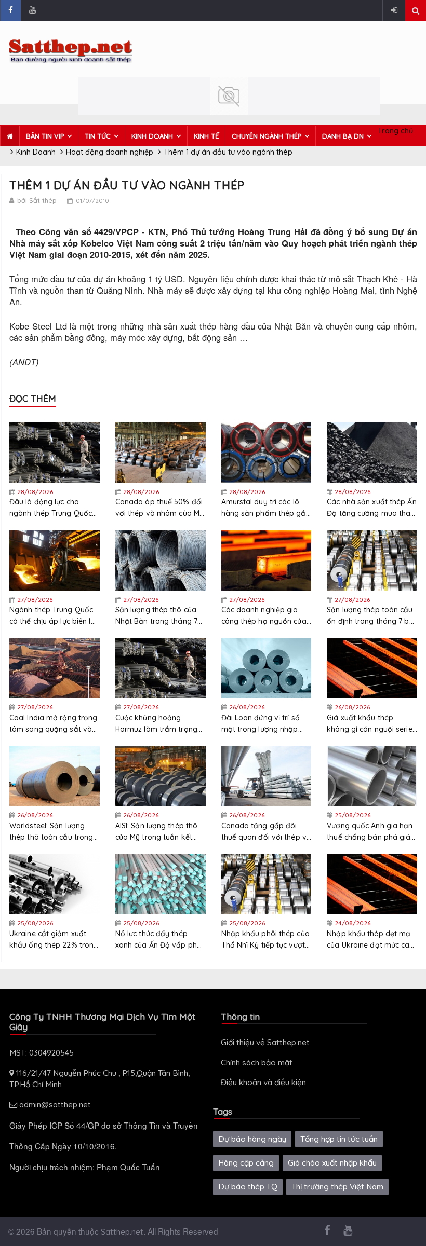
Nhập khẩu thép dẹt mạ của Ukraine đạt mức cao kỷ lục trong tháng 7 (370, 939)
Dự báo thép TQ (247, 1187)
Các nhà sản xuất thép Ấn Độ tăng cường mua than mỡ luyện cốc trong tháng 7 (372, 507)
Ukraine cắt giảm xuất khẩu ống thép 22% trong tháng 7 (53, 939)
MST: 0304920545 (41, 1053)
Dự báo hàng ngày (252, 1139)
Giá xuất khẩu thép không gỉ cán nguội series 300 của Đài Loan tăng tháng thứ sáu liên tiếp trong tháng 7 (371, 723)
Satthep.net (122, 1232)
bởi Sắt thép (37, 200)
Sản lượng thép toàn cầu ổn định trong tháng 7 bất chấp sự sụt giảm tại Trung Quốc (372, 615)
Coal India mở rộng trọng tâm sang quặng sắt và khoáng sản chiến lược (53, 723)
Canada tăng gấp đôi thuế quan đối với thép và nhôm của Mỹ (266, 831)
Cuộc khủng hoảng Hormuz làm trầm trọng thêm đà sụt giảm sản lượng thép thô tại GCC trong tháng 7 (156, 723)
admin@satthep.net (54, 1105)
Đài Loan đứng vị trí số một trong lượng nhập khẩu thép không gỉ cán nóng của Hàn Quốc (262, 723)
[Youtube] (32, 10)
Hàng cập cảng (246, 1163)
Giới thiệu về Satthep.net (265, 1042)
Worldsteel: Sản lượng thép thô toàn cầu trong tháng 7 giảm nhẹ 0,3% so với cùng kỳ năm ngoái (51, 831)
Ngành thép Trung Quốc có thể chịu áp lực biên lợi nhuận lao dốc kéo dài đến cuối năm (53, 615)
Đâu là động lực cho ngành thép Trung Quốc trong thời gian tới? (50, 507)
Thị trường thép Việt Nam (337, 1187)
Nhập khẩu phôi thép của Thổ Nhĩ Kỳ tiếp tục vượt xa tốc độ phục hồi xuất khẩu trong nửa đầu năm (265, 939)
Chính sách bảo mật (256, 1062)
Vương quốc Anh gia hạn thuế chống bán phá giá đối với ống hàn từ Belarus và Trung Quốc (369, 831)
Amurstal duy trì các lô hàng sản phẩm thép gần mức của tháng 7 (265, 507)
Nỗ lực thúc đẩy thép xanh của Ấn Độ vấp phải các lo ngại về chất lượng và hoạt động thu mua (159, 939)
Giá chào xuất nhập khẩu (332, 1163)
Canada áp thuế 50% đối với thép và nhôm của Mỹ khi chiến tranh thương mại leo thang (159, 507)
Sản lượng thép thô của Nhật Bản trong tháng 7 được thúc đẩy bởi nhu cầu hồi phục (156, 615)
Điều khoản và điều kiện (263, 1082)
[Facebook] (10, 10)
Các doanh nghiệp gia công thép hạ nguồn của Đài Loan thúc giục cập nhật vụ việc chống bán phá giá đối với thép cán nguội (264, 615)
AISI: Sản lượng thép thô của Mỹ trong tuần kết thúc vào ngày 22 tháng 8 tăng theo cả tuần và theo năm (160, 831)
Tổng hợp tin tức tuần (339, 1139)
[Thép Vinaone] (229, 95)
